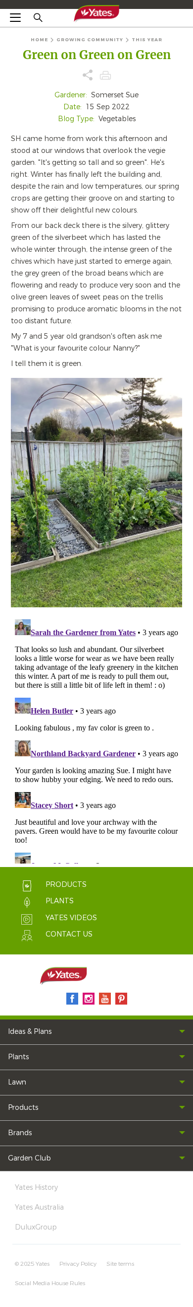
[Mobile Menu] (15, 17)
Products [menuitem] (23, 1107)
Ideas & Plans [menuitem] (29, 1031)
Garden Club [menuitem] (29, 1158)
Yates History (36, 1187)
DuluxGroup (36, 1227)
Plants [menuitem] (18, 1057)
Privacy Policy (77, 1264)
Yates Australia (39, 1207)
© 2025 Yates (32, 1264)
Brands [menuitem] (20, 1133)
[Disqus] (96, 739)
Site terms (120, 1264)
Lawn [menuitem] (17, 1082)
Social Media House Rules (50, 1283)
